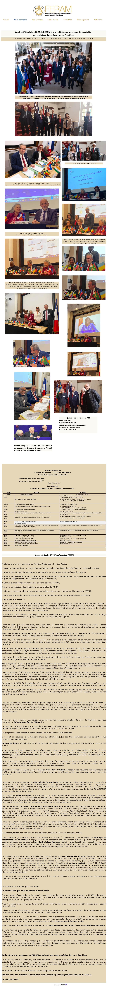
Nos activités (37, 20)
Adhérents (98, 20)
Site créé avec (57, 985)
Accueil (6, 20)
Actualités (67, 20)
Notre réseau (53, 20)
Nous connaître (20, 20)
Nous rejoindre (83, 20)
